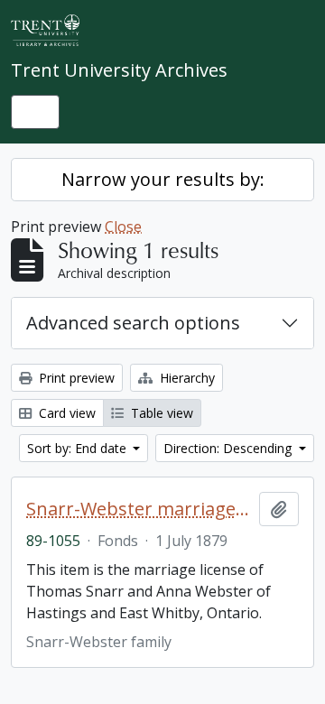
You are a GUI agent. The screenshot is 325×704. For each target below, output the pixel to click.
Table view (160, 412)
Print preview (75, 377)
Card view (65, 412)
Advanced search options (133, 322)
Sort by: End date (78, 448)
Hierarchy (185, 377)
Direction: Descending (229, 448)
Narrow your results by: (163, 179)
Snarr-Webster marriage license (139, 509)
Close (123, 226)
